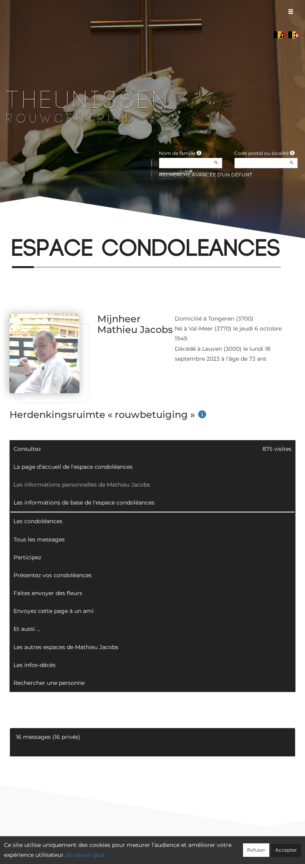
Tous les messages (39, 539)
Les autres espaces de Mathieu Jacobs (66, 647)
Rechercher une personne (49, 682)
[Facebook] (11, 228)
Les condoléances (38, 521)
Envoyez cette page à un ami (54, 611)
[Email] (38, 228)
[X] (25, 228)
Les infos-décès (35, 665)
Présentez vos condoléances (53, 575)
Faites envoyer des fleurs (48, 593)
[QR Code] (65, 228)
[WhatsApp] (52, 228)
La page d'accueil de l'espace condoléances (73, 466)
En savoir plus (85, 854)
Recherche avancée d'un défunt (205, 175)
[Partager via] (78, 228)
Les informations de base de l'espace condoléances (84, 502)
